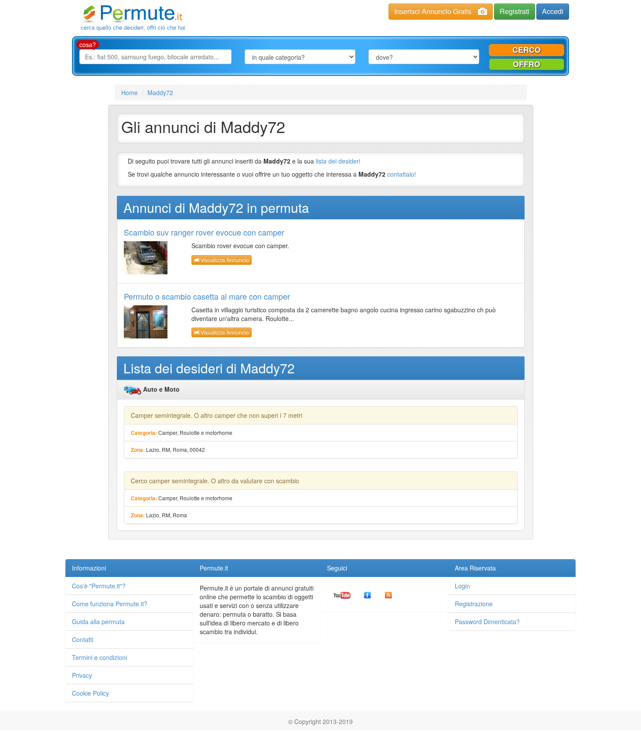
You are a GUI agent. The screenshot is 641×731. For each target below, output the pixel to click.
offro (526, 64)
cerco (526, 49)
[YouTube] (342, 594)
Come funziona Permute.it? (109, 603)
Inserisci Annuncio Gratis (432, 11)
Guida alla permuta (98, 621)
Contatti (82, 639)
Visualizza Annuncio (224, 259)
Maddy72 (160, 92)
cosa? (87, 44)
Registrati (514, 11)
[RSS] (388, 594)
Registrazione (474, 603)
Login (462, 585)
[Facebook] (367, 594)
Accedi (552, 11)
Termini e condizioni (99, 657)
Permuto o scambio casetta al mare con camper (207, 296)
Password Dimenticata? (487, 621)
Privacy (82, 675)
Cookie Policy (90, 693)
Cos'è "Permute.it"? (99, 585)
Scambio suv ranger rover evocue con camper (204, 232)
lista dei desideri (338, 161)
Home (129, 92)
